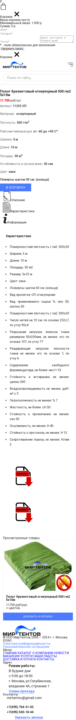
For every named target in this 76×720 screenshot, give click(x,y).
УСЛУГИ (26, 656)
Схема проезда (21, 691)
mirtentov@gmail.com (24, 698)
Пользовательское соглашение (26, 647)
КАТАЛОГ (25, 653)
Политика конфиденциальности (26, 643)
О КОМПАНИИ (42, 653)
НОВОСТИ (61, 653)
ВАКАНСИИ (11, 656)
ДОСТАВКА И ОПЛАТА (19, 659)
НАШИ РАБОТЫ (45, 656)
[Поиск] (66, 77)
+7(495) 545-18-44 (20, 712)
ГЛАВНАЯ (10, 653)
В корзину (15, 187)
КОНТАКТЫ (45, 659)
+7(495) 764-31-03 (20, 707)
